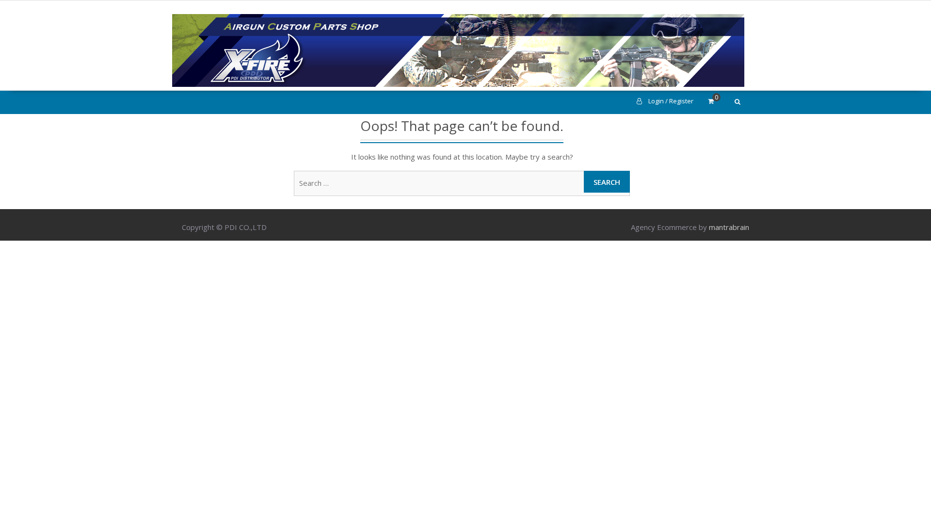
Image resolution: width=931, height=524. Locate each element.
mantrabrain (729, 227)
